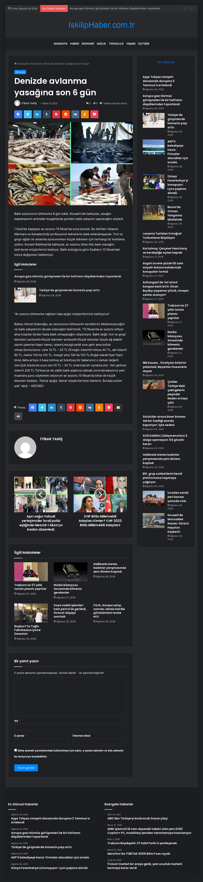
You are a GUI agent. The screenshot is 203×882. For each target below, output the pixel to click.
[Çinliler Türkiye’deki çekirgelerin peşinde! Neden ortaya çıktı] (154, 387)
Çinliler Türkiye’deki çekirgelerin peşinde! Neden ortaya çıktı (178, 392)
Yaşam (130, 43)
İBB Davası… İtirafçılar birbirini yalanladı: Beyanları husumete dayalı (165, 367)
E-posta (20, 735)
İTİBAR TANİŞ (29, 103)
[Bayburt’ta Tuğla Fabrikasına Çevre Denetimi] (31, 612)
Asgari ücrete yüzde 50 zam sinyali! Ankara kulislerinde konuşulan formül (163, 267)
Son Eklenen (166, 62)
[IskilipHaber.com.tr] (101, 25)
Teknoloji (116, 43)
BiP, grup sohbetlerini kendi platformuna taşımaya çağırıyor (162, 478)
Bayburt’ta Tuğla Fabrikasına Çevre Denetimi (27, 630)
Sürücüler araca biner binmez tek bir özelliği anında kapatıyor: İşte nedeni (164, 421)
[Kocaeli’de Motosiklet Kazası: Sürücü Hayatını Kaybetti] (154, 520)
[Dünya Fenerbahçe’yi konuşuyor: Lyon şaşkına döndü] (154, 181)
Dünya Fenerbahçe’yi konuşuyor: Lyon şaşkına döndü (178, 184)
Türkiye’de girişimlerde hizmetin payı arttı (69, 290)
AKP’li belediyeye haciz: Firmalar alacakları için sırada (178, 151)
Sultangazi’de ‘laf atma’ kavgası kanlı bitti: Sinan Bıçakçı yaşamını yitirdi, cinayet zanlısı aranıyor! (166, 288)
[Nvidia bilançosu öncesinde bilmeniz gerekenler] (70, 571)
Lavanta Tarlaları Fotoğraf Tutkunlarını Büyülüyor (162, 236)
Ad (17, 720)
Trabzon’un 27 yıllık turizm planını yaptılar (30, 587)
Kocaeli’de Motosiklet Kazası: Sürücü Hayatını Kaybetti (178, 523)
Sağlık (101, 43)
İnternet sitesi (81, 735)
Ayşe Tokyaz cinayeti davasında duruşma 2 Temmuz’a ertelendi (158, 81)
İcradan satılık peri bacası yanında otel (178, 497)
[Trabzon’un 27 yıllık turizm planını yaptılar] (31, 571)
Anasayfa (60, 43)
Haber (74, 43)
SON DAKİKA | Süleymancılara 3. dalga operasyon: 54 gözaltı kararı (165, 440)
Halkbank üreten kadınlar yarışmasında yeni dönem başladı (109, 568)
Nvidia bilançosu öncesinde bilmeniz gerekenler (68, 589)
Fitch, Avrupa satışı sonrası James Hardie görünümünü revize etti (109, 611)
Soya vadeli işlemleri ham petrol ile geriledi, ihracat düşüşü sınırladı (70, 611)
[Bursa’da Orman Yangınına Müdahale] (154, 212)
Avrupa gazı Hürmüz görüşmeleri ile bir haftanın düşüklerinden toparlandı (67, 276)
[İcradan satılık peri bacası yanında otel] (154, 498)
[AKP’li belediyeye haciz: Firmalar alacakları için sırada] (154, 146)
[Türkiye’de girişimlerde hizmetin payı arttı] (25, 295)
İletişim (143, 43)
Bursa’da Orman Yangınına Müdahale (175, 213)
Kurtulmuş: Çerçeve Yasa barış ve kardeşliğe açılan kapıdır (165, 250)
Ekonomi (88, 43)
